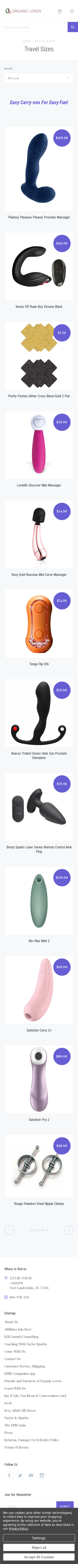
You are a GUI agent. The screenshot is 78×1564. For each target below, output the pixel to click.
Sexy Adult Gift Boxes (20, 1410)
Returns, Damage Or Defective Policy (31, 1440)
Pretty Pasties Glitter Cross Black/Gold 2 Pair (39, 396)
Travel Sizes (44, 41)
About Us (11, 1322)
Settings (39, 1538)
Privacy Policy (18, 1528)
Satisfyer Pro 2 (39, 1120)
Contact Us (12, 1359)
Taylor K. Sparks (16, 1418)
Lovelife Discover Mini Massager (39, 485)
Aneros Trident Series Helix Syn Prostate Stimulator (39, 755)
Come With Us (14, 1351)
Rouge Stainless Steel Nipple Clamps (39, 1204)
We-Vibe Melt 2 (39, 941)
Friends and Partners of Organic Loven (32, 1381)
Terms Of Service (16, 1447)
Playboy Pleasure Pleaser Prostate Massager (39, 217)
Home (27, 41)
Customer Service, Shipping (24, 1366)
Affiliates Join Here (18, 1329)
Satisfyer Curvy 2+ (39, 1030)
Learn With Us (15, 1388)
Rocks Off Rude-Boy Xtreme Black (39, 307)
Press (8, 1432)
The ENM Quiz (15, 1425)
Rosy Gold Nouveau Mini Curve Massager (39, 575)
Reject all (39, 1547)
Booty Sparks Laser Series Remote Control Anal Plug (39, 849)
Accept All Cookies (39, 1557)
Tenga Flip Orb (39, 664)
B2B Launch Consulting (21, 1336)
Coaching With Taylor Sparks (25, 1344)
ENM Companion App (19, 1373)
